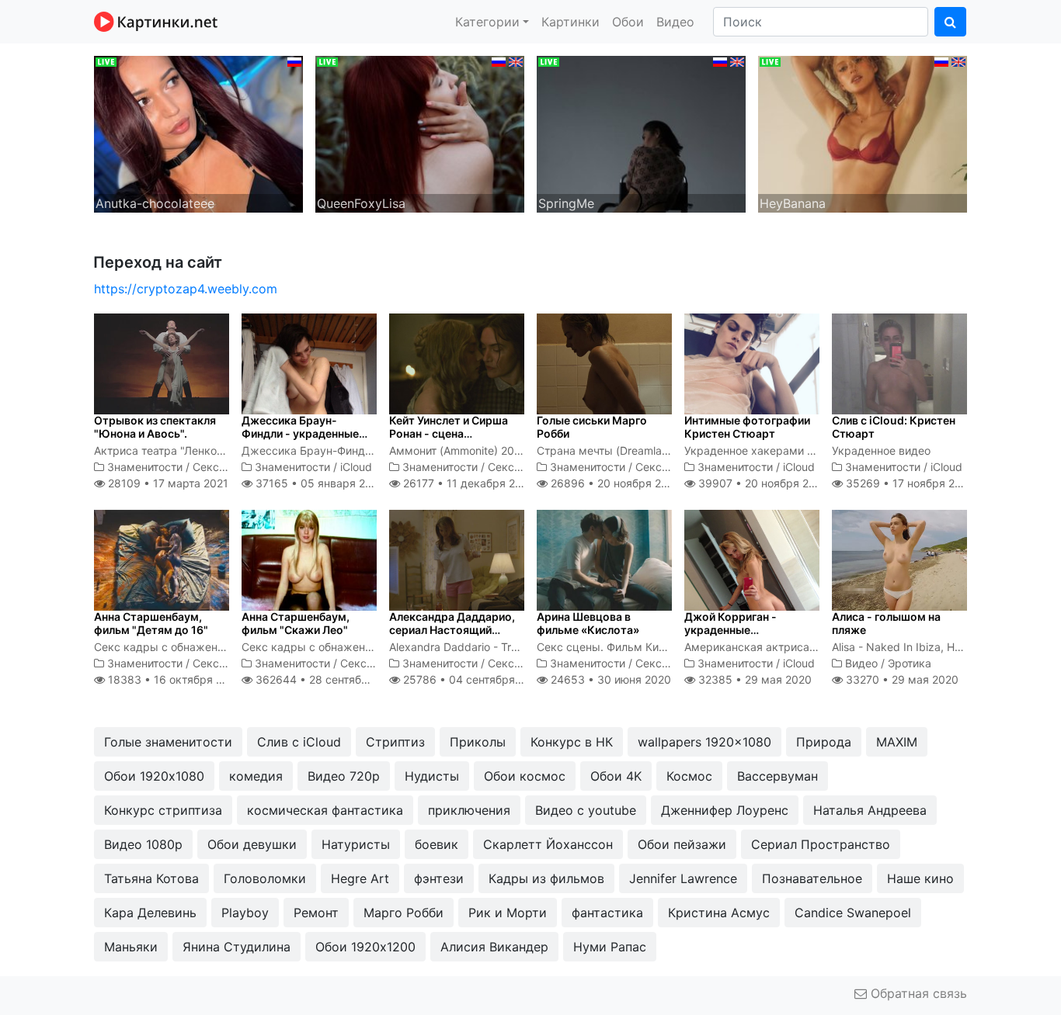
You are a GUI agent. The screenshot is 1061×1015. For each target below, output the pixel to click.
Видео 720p (344, 776)
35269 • (909, 483)
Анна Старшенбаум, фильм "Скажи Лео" (296, 623)
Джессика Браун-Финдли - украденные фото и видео (300, 433)
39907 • (762, 483)
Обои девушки (252, 844)
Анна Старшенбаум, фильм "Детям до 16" (151, 623)
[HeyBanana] (862, 132)
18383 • (173, 679)
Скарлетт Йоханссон (548, 844)
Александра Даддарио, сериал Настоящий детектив (452, 630)
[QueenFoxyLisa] (419, 132)
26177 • (467, 483)
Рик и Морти (507, 912)
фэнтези (439, 878)
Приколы (478, 742)
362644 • (328, 679)
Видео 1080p (143, 844)
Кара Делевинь (150, 912)
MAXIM (896, 742)
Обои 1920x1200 (365, 946)
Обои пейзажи (682, 844)
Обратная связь (917, 993)
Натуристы (356, 844)
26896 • (614, 483)
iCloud (356, 466)
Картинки (570, 21)
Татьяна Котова (151, 878)
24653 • (609, 679)
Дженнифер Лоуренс (724, 810)
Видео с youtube (585, 810)
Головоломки (265, 878)
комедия (256, 776)
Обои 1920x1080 (154, 776)
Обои (628, 21)
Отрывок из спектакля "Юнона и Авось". (155, 427)
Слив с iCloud (299, 742)
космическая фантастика (325, 810)
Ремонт (316, 912)
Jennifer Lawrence (683, 878)
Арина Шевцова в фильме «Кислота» (588, 623)
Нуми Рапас (609, 946)
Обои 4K (616, 776)
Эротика (909, 663)
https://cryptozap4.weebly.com (185, 288)
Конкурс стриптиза (163, 810)
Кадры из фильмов (546, 878)
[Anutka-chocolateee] (198, 132)
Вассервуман (777, 776)
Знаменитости (145, 466)
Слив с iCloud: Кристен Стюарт (893, 427)
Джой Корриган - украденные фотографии (730, 630)
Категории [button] (487, 21)
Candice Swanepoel (853, 912)
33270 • (900, 679)
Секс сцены (224, 466)
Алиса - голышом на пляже (886, 623)
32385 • (753, 679)
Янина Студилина (236, 946)
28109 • (166, 483)
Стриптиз (395, 742)
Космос (689, 776)
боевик (436, 844)
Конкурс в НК (571, 742)
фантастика (607, 912)
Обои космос (524, 776)
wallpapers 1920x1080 (704, 742)
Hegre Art (360, 878)
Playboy (245, 912)
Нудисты (432, 776)
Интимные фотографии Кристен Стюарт (747, 427)
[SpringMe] (641, 132)
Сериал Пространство (820, 844)
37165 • (318, 483)
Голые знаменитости (168, 742)
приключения (469, 810)
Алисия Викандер (494, 946)
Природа (823, 742)
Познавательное (812, 878)
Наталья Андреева (870, 810)
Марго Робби (404, 912)
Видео (675, 21)
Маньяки (131, 946)
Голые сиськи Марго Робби (592, 427)
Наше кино (920, 878)
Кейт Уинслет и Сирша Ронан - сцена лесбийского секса (448, 433)
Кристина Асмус (719, 912)
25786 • (472, 679)
